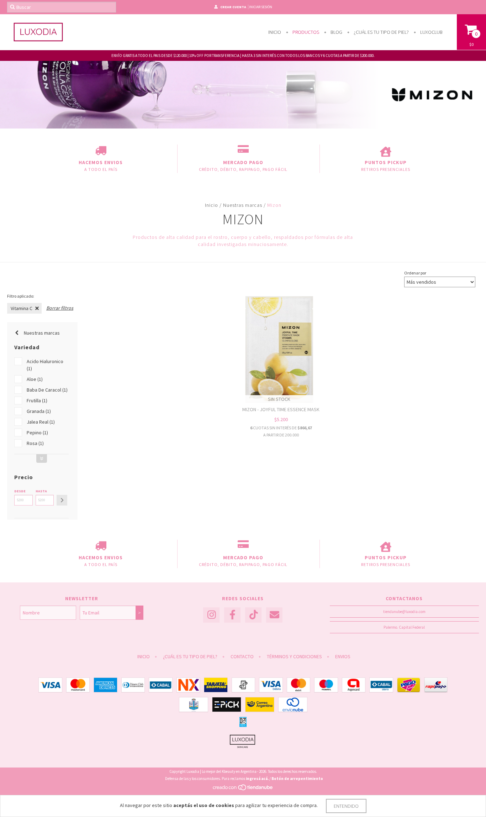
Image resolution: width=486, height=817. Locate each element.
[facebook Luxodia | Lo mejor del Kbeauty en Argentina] (232, 615)
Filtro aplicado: (20, 296)
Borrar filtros (59, 308)
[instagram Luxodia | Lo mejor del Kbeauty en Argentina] (211, 615)
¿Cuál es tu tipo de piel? (381, 32)
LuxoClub (431, 32)
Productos (305, 32)
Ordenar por (415, 273)
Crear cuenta (233, 7)
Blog (335, 32)
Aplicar (62, 500)
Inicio (274, 32)
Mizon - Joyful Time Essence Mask (280, 409)
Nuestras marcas (242, 205)
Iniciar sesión (260, 7)
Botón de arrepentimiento (297, 778)
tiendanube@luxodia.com (404, 611)
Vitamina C (21, 308)
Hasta (41, 491)
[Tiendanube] (243, 789)
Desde (20, 491)
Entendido (346, 806)
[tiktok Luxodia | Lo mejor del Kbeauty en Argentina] (253, 615)
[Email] (274, 615)
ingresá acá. (257, 778)
